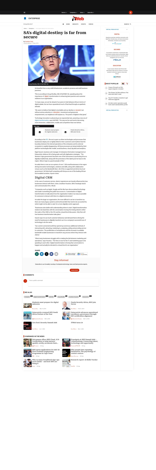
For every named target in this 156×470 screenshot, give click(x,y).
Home (25, 28)
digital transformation (42, 120)
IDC (47, 139)
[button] (24, 12)
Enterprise (31, 28)
